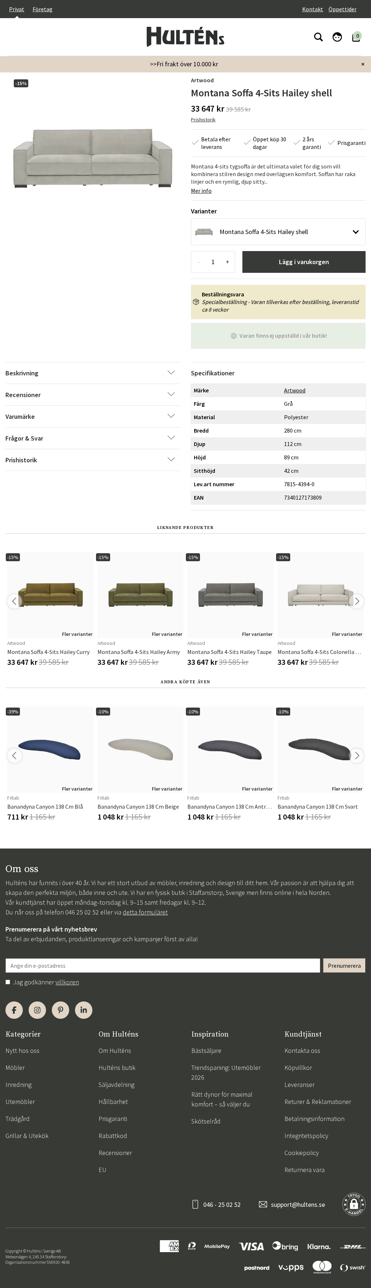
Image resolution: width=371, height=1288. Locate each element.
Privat (16, 9)
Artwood (202, 80)
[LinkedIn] (83, 1010)
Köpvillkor (298, 1067)
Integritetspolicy (306, 1135)
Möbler (15, 1067)
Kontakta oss (302, 1050)
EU (103, 1170)
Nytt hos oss (22, 1050)
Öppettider (343, 9)
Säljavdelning (116, 1084)
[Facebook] (14, 1010)
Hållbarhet (113, 1101)
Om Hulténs (115, 1050)
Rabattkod (113, 1135)
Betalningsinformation (314, 1118)
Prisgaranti (113, 1118)
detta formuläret (145, 912)
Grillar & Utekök (27, 1135)
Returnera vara (304, 1170)
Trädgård (17, 1118)
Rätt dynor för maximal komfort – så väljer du (222, 1099)
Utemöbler (20, 1101)
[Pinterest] (60, 1010)
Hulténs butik (117, 1067)
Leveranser (299, 1084)
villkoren (67, 982)
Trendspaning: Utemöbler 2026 (225, 1072)
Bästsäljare (206, 1050)
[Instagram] (37, 1010)
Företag (43, 9)
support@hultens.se (298, 1204)
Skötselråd (206, 1121)
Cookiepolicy (301, 1153)
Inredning (18, 1084)
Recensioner (115, 1153)
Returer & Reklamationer (317, 1101)
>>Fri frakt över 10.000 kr (184, 64)
